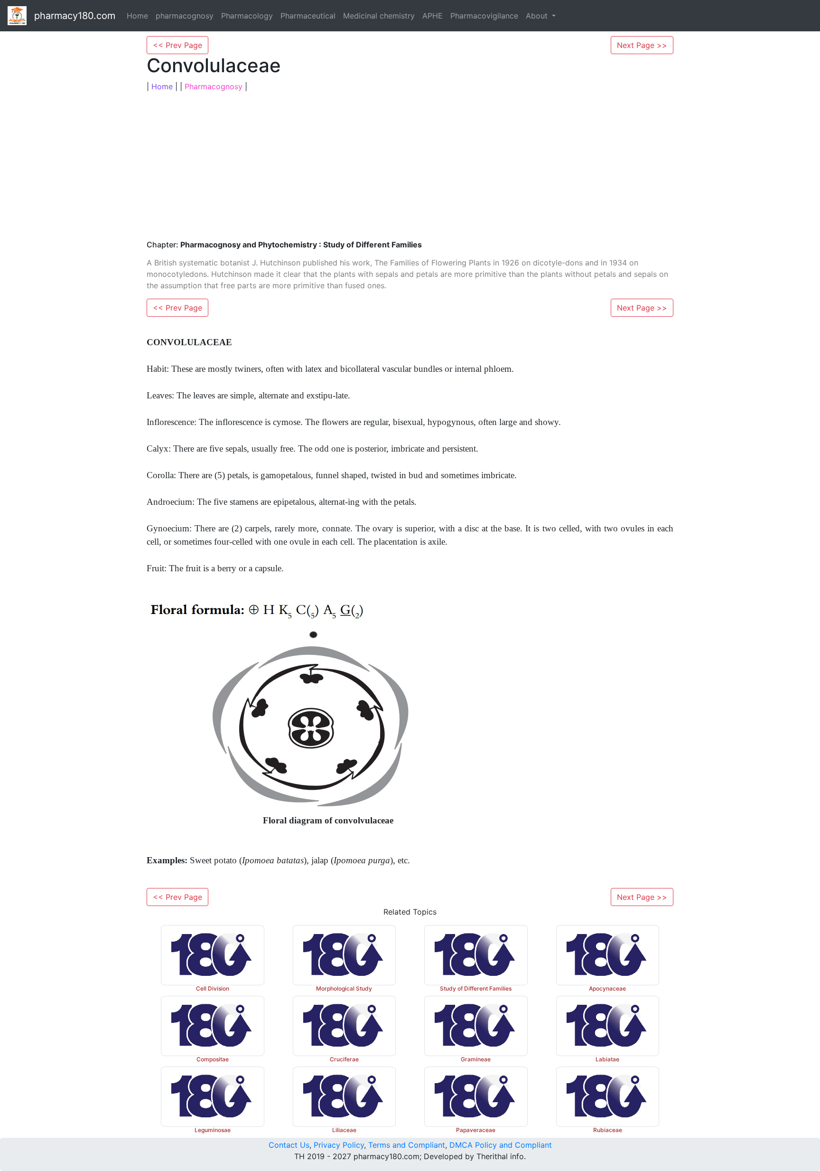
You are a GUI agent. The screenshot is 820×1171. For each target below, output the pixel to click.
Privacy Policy (339, 1145)
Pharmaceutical (307, 15)
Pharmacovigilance (484, 15)
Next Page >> (642, 45)
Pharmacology (247, 15)
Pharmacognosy (213, 86)
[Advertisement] (410, 166)
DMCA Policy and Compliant (500, 1145)
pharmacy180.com (74, 15)
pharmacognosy (185, 15)
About (538, 15)
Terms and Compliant (406, 1145)
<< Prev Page (177, 45)
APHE (432, 15)
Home (137, 15)
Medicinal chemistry (379, 15)
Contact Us (289, 1145)
